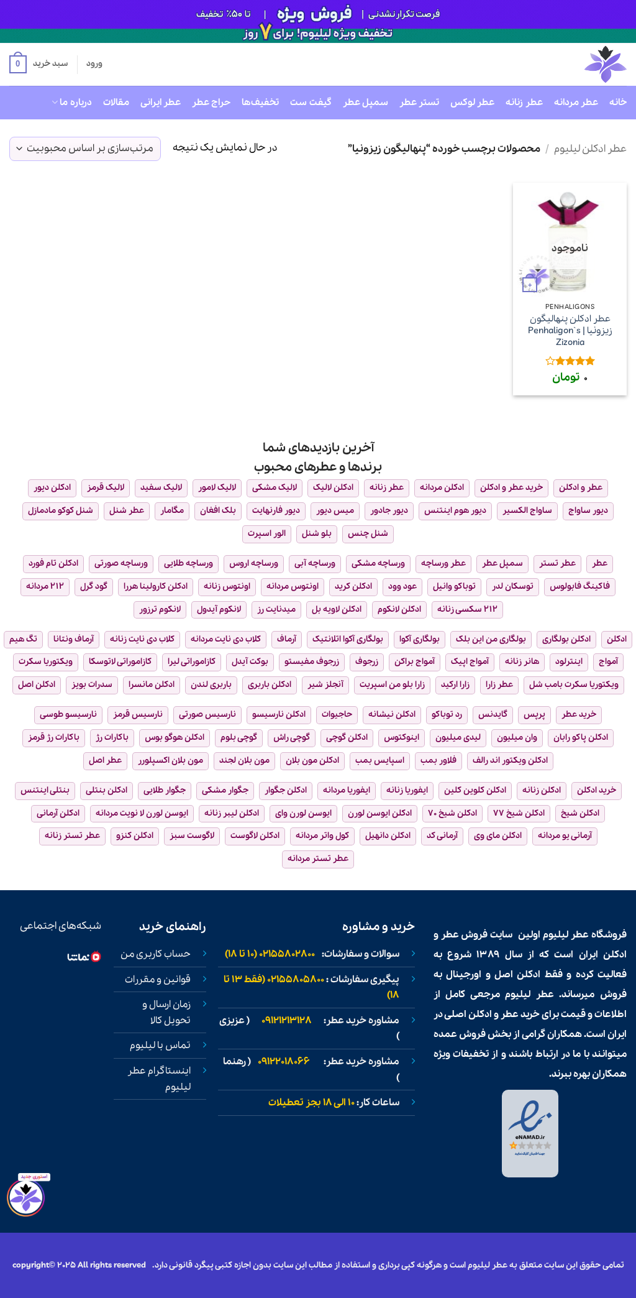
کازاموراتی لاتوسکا (120, 662)
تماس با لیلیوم (160, 1045)
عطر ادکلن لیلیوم (590, 149)
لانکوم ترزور (160, 609)
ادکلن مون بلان (312, 760)
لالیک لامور (217, 488)
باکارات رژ (112, 737)
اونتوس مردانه (292, 586)
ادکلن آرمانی (58, 813)
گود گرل (93, 586)
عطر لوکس (472, 102)
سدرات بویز (91, 685)
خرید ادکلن (596, 790)
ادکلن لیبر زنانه (231, 813)
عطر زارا (499, 685)
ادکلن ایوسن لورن (380, 813)
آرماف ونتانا (73, 639)
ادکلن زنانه (541, 790)
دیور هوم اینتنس (455, 511)
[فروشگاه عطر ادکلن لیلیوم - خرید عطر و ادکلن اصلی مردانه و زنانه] (575, 64)
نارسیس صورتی (207, 714)
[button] (38, 64)
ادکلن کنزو (134, 836)
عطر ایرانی (160, 102)
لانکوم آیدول (219, 609)
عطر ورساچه (443, 563)
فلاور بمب (438, 760)
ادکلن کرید (353, 586)
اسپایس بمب (379, 760)
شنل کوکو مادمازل (60, 511)
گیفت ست (310, 102)
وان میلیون (517, 737)
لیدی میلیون (458, 737)
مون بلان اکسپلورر (170, 760)
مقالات (116, 102)
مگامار (172, 511)
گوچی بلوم (238, 737)
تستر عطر (419, 102)
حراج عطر (211, 102)
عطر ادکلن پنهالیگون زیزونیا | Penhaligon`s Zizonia (570, 330)
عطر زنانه (524, 102)
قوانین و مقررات (158, 980)
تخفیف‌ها (260, 102)
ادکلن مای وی (498, 836)
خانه (618, 102)
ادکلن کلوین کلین (475, 790)
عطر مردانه (576, 102)
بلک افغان (218, 511)
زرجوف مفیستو (311, 662)
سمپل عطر (365, 102)
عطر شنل (126, 511)
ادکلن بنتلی (106, 790)
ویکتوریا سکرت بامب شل (574, 685)
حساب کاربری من (155, 954)
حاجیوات (337, 714)
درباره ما (75, 102)
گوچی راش (291, 737)
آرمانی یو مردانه (565, 836)
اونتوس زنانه (227, 586)
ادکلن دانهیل (388, 836)
